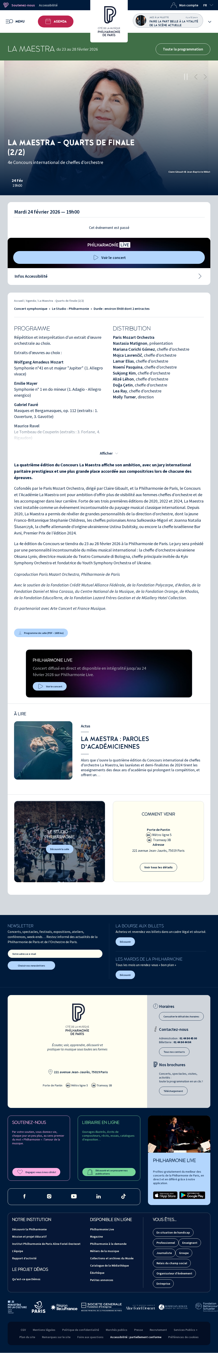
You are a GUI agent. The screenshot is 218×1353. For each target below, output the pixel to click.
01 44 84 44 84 (182, 1042)
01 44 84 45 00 (188, 1038)
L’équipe (17, 1251)
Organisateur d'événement (174, 1273)
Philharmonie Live (102, 1229)
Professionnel (165, 1243)
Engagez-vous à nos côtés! (41, 1172)
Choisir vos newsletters (31, 965)
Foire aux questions (90, 1337)
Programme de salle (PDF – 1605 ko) (44, 633)
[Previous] (196, 76)
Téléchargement (173, 1091)
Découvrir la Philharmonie (29, 1229)
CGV (23, 1330)
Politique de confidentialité (80, 1330)
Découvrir (125, 941)
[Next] (205, 76)
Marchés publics (116, 1330)
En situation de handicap (173, 1232)
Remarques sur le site (56, 1337)
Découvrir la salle (59, 849)
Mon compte (188, 5)
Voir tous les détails (158, 867)
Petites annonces (101, 1280)
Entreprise (163, 1283)
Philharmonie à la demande (108, 1244)
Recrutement (158, 1330)
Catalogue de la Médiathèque (109, 1265)
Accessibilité (48, 5)
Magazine (96, 1236)
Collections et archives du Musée (111, 1258)
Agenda (60, 21)
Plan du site (27, 1337)
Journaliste (164, 1253)
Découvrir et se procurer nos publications (112, 1172)
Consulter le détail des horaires (181, 1016)
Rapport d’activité (24, 1258)
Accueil (19, 301)
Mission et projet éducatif (29, 1236)
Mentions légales (44, 1330)
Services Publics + (186, 1330)
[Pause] (186, 76)
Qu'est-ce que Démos (26, 1279)
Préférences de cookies (183, 1337)
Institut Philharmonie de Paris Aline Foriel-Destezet (46, 1244)
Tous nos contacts (174, 1051)
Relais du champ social (171, 1263)
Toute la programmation (183, 49)
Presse (138, 1330)
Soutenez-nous (23, 5)
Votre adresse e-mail (24, 953)
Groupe (184, 1253)
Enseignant (189, 1243)
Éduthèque (97, 1273)
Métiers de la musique (104, 1251)
